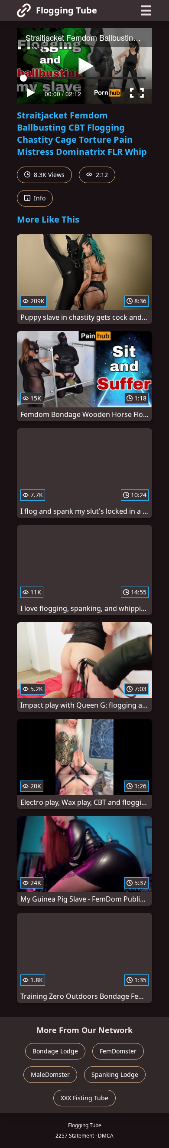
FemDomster (118, 1051)
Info (39, 198)
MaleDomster (50, 1074)
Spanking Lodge (114, 1074)
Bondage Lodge (55, 1051)
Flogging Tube (66, 10)
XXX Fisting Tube (84, 1098)
